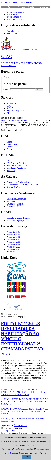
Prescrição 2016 (13, 237)
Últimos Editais (21, 120)
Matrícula (11, 201)
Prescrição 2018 (13, 242)
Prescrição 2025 (13, 252)
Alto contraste (12, 33)
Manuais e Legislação (16, 220)
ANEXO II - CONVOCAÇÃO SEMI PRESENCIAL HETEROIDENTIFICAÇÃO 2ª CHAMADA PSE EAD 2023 (24, 411)
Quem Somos (12, 144)
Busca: (6, 90)
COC (9, 106)
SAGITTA (11, 103)
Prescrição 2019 (13, 244)
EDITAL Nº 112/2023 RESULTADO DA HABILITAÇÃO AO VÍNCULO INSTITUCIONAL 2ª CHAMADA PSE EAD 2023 (24, 392)
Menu (4, 128)
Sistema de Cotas (14, 187)
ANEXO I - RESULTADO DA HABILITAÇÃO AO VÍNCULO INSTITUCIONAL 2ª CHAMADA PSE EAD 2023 (24, 401)
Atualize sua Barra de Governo (28, 9)
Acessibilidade (13, 31)
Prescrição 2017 (13, 239)
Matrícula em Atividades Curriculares (22, 185)
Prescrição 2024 (13, 249)
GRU (9, 113)
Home (9, 142)
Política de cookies (11, 453)
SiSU (9, 161)
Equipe (10, 149)
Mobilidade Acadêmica (16, 168)
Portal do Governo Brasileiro (22, 7)
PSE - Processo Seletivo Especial (21, 165)
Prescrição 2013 (13, 234)
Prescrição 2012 (13, 232)
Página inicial (7, 120)
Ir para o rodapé (14, 19)
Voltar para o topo (9, 430)
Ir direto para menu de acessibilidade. (17, 2)
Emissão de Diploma (15, 204)
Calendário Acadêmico (16, 199)
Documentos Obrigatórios (18, 182)
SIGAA (10, 108)
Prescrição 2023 (13, 247)
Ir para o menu (14, 14)
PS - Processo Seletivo (16, 163)
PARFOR (11, 170)
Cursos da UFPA (14, 206)
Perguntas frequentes (15, 111)
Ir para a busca (14, 17)
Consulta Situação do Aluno (19, 218)
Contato (10, 147)
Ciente (26, 456)
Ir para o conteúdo (15, 12)
